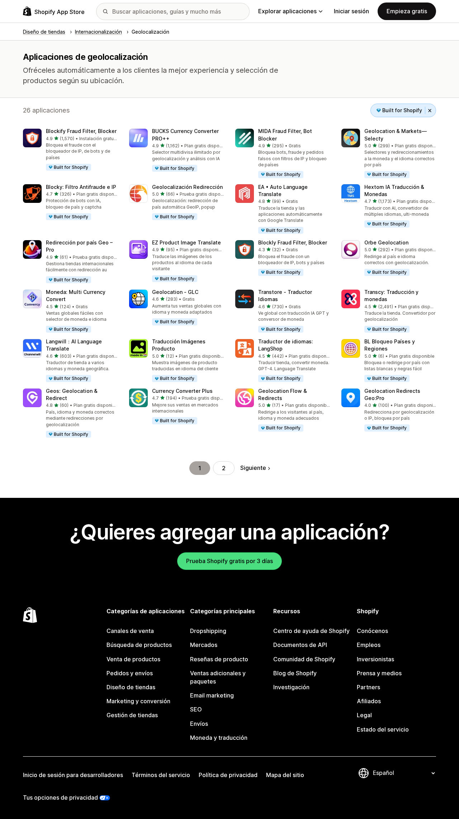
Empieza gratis (407, 11)
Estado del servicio (383, 729)
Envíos (199, 723)
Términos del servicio (161, 774)
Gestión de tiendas (132, 715)
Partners (368, 687)
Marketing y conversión (138, 701)
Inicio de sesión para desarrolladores (73, 774)
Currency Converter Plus (182, 391)
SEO (196, 709)
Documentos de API (300, 644)
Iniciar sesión (351, 11)
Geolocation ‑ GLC (175, 292)
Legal (364, 715)
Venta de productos (133, 659)
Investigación (291, 687)
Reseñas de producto (219, 659)
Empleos (368, 644)
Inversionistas (375, 659)
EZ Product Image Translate (186, 242)
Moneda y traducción (218, 737)
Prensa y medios (379, 673)
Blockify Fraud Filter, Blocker (81, 131)
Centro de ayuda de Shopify (311, 630)
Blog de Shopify (295, 673)
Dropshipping (208, 630)
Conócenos (372, 630)
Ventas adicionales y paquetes (218, 677)
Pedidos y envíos (130, 673)
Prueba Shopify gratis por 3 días (229, 561)
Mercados (203, 644)
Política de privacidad (228, 774)
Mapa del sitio (285, 774)
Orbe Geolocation (386, 242)
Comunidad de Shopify (304, 659)
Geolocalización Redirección (187, 187)
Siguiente (253, 467)
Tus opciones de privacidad (60, 797)
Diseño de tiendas (131, 687)
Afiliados (369, 701)
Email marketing (212, 695)
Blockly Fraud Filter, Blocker (292, 242)
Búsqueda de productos (139, 644)
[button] (70, 150)
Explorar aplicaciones (287, 11)
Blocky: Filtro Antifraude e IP (81, 187)
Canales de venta (130, 630)
